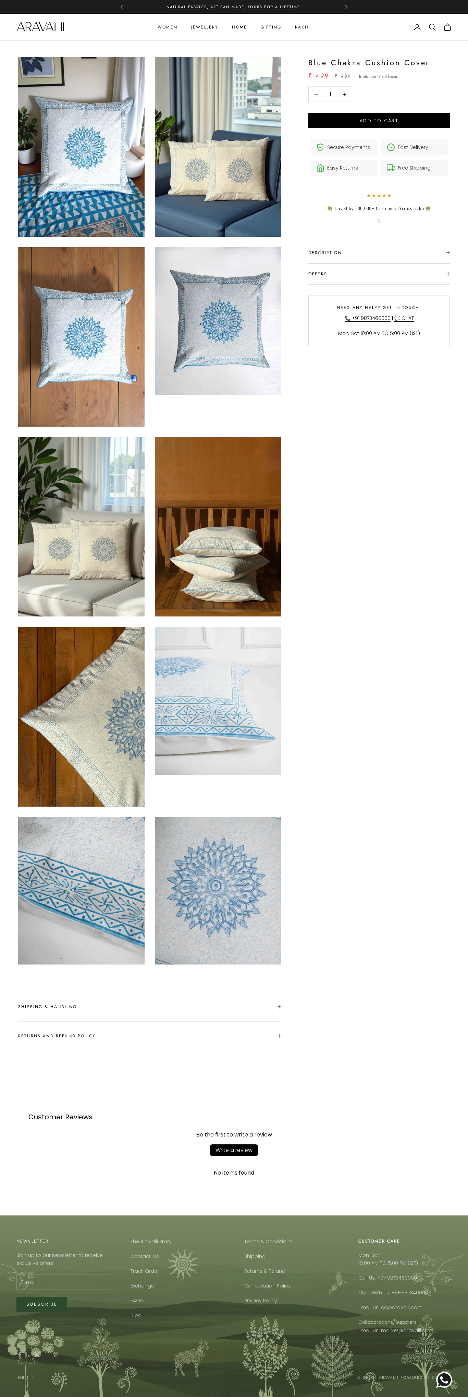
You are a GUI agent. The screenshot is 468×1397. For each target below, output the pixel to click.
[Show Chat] (446, 1380)
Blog (136, 1315)
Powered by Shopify (426, 1377)
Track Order (145, 1271)
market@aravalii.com (407, 1330)
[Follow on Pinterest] (55, 1354)
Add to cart (379, 120)
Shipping (255, 1256)
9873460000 (402, 1277)
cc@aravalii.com (401, 1307)
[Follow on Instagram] (37, 1354)
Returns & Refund (264, 1271)
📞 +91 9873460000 (368, 318)
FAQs (137, 1300)
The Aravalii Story (151, 1241)
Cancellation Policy (267, 1285)
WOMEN (167, 27)
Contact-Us (145, 1256)
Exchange (142, 1285)
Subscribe (41, 1304)
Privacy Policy (260, 1300)
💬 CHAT (404, 318)
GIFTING (271, 27)
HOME (239, 27)
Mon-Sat (368, 1255)
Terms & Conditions (268, 1241)
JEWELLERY (204, 27)
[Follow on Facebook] (19, 1354)
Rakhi (302, 27)
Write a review (234, 1150)
